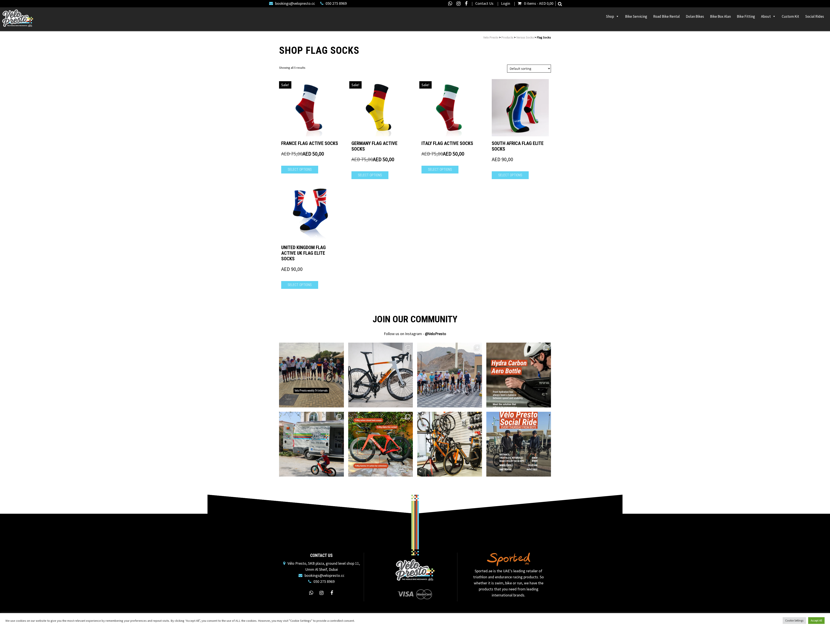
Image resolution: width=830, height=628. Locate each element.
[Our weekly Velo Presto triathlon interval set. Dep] (311, 375)
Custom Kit (790, 16)
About (766, 16)
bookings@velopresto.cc (295, 3)
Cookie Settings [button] (794, 620)
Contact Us (484, 3)
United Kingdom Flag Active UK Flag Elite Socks (303, 253)
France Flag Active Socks (309, 143)
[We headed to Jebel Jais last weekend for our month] (449, 375)
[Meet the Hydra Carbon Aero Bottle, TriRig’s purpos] (518, 375)
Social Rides (814, 16)
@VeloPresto (435, 333)
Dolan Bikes (695, 16)
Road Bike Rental (666, 16)
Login (505, 3)
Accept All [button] (816, 620)
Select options (300, 169)
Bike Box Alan (720, 16)
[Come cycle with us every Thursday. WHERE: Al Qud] (518, 444)
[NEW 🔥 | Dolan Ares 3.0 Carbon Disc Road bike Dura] (380, 375)
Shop (610, 16)
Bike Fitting (746, 16)
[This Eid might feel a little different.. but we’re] (311, 444)
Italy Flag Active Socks (447, 143)
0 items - (538, 3)
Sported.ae (483, 570)
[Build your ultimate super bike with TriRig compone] (380, 444)
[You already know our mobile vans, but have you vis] (449, 444)
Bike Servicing (636, 16)
